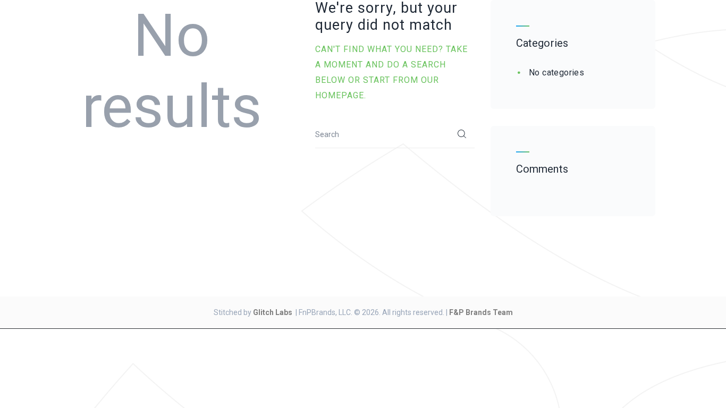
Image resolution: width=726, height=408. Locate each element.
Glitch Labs (272, 312)
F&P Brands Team (481, 312)
